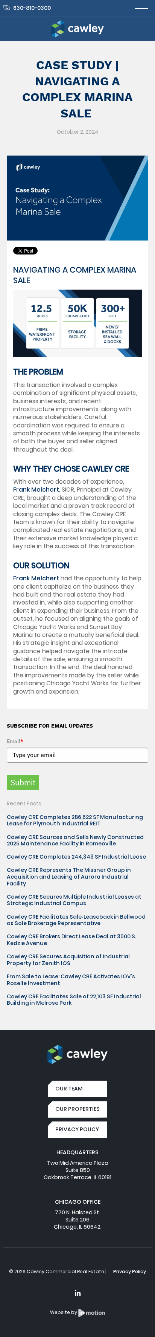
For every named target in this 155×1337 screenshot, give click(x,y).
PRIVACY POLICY (77, 1129)
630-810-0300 (32, 8)
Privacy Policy (129, 1271)
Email (15, 741)
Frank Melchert (36, 489)
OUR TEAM (69, 1088)
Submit (23, 782)
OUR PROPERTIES (77, 1109)
